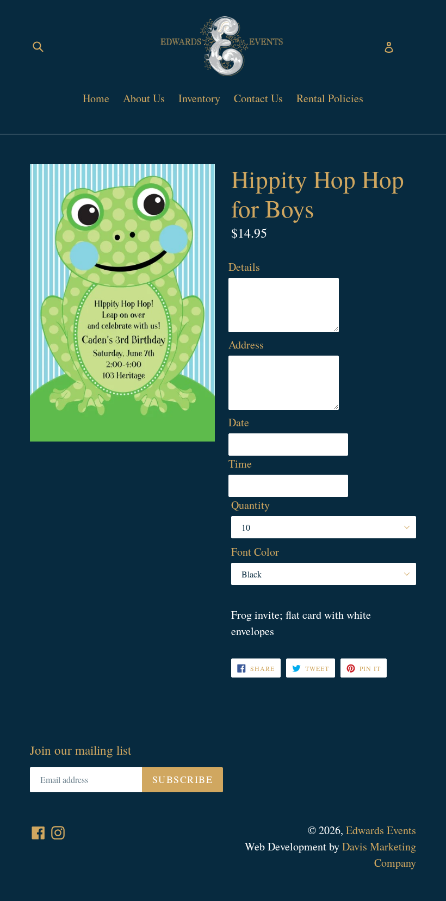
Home (96, 98)
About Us (144, 98)
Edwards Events (381, 830)
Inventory (199, 98)
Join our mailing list (80, 750)
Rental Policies (329, 98)
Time (240, 463)
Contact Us (258, 98)
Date (238, 422)
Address (246, 344)
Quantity (250, 505)
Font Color (255, 551)
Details (244, 266)
